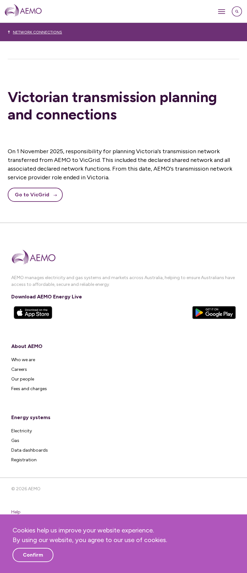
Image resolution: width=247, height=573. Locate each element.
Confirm (33, 555)
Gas (15, 440)
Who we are (23, 359)
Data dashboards (29, 450)
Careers (19, 369)
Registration (24, 460)
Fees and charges (29, 388)
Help (16, 512)
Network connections (37, 32)
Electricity (21, 431)
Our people (22, 379)
